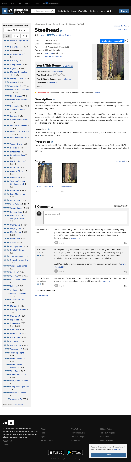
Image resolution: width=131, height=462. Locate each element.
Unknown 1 (15, 316)
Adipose (13, 82)
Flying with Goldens (19, 380)
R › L (16, 36)
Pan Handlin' (15, 337)
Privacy (77, 459)
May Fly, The (15, 228)
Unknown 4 (15, 177)
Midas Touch (15, 345)
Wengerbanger (16, 208)
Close (108, 454)
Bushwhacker (16, 47)
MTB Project (76, 440)
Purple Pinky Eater (18, 250)
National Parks (106, 440)
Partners (93, 11)
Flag (125, 243)
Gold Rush (14, 329)
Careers (6, 444)
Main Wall (80, 24)
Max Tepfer (49, 53)
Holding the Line (17, 161)
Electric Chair (16, 96)
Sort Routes (18, 404)
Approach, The (16, 399)
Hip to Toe (14, 320)
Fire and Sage (16, 212)
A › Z (25, 36)
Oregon (48, 24)
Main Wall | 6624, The (19, 89)
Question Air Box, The (19, 131)
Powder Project (106, 436)
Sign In (124, 11)
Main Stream (15, 232)
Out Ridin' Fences (18, 392)
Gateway (14, 60)
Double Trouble (17, 358)
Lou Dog (14, 116)
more (123, 264)
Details (97, 92)
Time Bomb (15, 371)
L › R (8, 36)
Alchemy (14, 341)
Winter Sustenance (18, 266)
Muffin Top (15, 200)
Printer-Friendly (41, 295)
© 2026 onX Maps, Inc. (59, 459)
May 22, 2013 (60, 267)
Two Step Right (17, 353)
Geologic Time (16, 78)
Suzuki (13, 242)
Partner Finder (47, 440)
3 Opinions (68, 66)
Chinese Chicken (17, 171)
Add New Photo (122, 161)
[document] (108, 451)
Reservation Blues (18, 279)
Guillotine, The (16, 86)
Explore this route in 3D (112, 41)
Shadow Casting (17, 109)
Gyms (73, 11)
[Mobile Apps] (109, 11)
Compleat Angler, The (19, 386)
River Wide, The (17, 299)
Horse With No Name (19, 99)
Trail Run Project (107, 433)
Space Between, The (19, 260)
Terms (71, 459)
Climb (4, 3)
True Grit (14, 276)
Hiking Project (106, 429)
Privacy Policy (117, 449)
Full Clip (14, 272)
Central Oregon (58, 24)
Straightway (15, 64)
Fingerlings (15, 152)
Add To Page (123, 30)
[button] (94, 62)
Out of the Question (19, 125)
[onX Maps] (8, 424)
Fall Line (14, 286)
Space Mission (16, 256)
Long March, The (17, 194)
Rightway (14, 68)
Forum (102, 11)
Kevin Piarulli (49, 56)
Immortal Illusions (18, 293)
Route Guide (63, 11)
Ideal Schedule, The (19, 137)
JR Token (14, 290)
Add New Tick (53, 82)
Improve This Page (121, 26)
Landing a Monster (18, 309)
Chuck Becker (42, 278)
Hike (19, 3)
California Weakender (19, 119)
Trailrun (29, 3)
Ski (37, 3)
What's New (83, 11)
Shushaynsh (15, 323)
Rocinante (14, 106)
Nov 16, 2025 (106, 281)
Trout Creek (70, 24)
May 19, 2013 (75, 238)
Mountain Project (78, 436)
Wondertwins (16, 144)
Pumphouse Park (17, 155)
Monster (13, 306)
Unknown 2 (15, 225)
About (43, 429)
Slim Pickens (15, 204)
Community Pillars (18, 374)
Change (67, 79)
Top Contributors (78, 433)
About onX (7, 441)
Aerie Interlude (16, 54)
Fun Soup (14, 167)
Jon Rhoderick (42, 229)
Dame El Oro (15, 333)
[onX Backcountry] (51, 3)
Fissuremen (15, 238)
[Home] (16, 11)
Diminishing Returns (19, 40)
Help (43, 433)
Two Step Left (16, 349)
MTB (12, 3)
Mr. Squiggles (16, 246)
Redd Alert (14, 190)
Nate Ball (58, 56)
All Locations (39, 24)
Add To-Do (57, 71)
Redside (13, 148)
